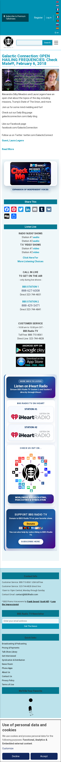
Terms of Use (8, 684)
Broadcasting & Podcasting (14, 644)
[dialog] (30, 741)
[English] (57, 2)
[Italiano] (57, 17)
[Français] (57, 9)
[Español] (57, 28)
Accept (44, 756)
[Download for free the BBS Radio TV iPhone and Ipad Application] (30, 361)
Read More (8, 149)
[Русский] (57, 24)
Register (38, 17)
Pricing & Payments (10, 648)
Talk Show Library (9, 652)
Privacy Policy (8, 680)
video (36, 248)
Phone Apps (7, 668)
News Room (7, 664)
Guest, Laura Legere (13, 140)
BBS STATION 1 (30, 286)
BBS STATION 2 (30, 301)
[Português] (57, 20)
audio (36, 237)
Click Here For (30, 257)
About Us (6, 672)
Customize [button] (8, 748)
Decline (16, 756)
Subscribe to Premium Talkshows (16, 17)
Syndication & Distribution (13, 660)
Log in (49, 18)
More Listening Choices (30, 261)
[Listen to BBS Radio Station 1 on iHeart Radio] (31, 416)
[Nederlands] (57, 5)
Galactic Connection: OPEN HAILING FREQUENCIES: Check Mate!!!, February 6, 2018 (29, 60)
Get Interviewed (9, 656)
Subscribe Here (31, 541)
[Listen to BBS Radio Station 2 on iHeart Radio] (31, 434)
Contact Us (7, 676)
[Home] (8, 42)
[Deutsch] (57, 13)
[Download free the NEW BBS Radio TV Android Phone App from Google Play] (30, 348)
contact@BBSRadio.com (27, 594)
